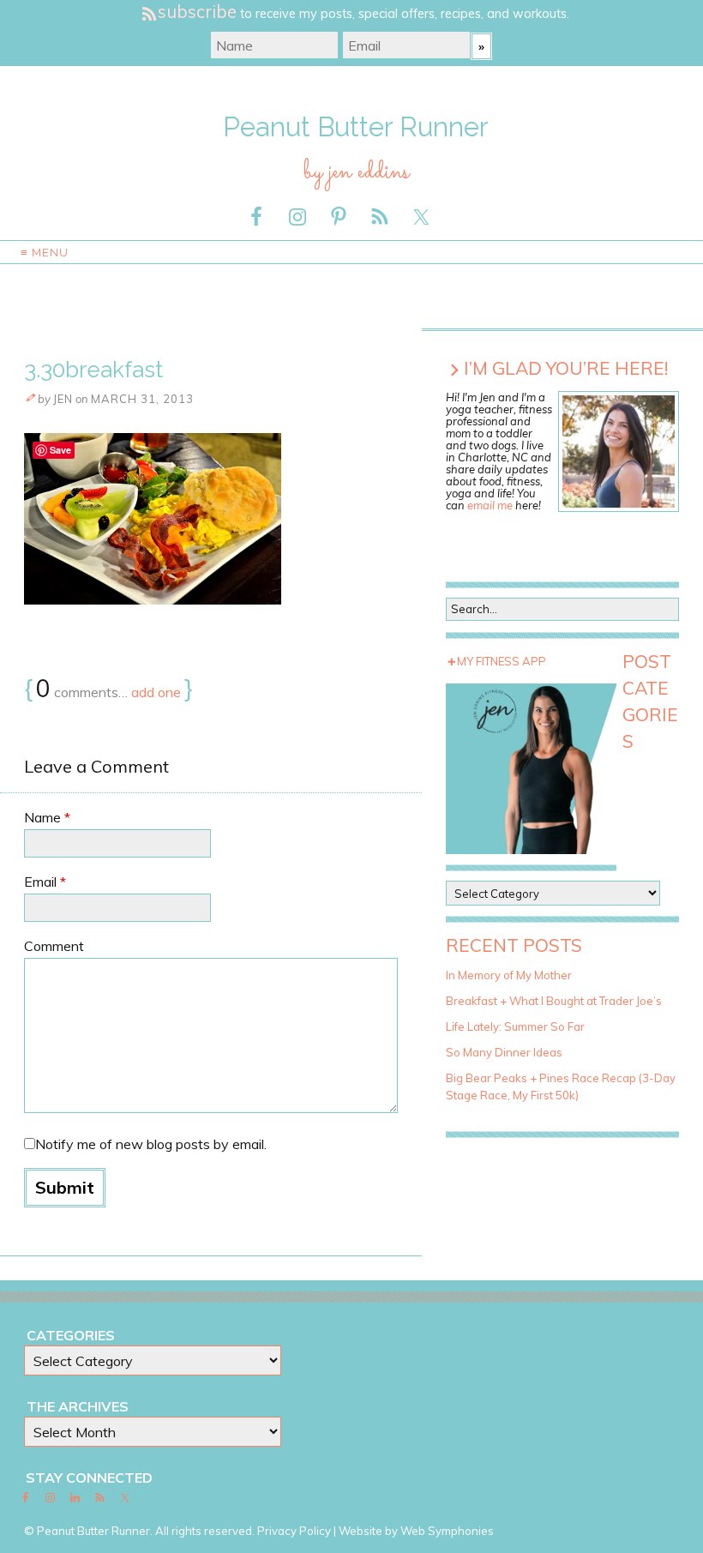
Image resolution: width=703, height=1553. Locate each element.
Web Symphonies (447, 1531)
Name (47, 817)
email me (490, 505)
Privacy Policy (294, 1531)
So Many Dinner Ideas (504, 1052)
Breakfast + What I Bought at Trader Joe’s (554, 1001)
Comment (54, 945)
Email (45, 881)
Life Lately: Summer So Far (515, 1026)
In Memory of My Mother (509, 975)
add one (156, 692)
